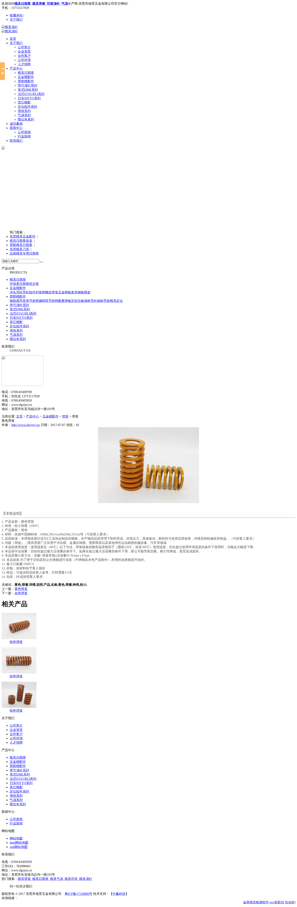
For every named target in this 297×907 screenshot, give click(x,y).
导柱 (19, 292)
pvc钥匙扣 (273, 902)
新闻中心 (16, 128)
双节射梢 (51, 300)
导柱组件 (29, 292)
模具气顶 (56, 879)
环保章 (14, 283)
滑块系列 (24, 111)
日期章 (24, 283)
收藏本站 (16, 15)
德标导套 (103, 300)
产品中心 (16, 68)
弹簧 (55, 292)
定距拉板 (77, 300)
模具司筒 (71, 879)
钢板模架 (84, 292)
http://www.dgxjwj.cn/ (25, 425)
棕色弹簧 (16, 642)
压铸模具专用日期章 (24, 253)
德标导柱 (90, 300)
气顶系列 (24, 115)
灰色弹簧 (21, 593)
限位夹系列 (26, 119)
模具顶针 (85, 879)
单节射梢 (32, 300)
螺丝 (48, 292)
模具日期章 (26, 72)
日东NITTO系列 (29, 98)
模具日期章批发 (21, 240)
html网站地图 (19, 842)
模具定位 (116, 300)
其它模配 (24, 102)
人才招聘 (24, 64)
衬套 (39, 292)
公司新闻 (24, 132)
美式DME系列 (28, 89)
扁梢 (42, 300)
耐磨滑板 (64, 300)
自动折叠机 (289, 902)
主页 (19, 416)
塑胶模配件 (26, 81)
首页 (13, 38)
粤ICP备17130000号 (78, 893)
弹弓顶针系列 (27, 85)
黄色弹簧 (21, 589)
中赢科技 (119, 893)
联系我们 (16, 140)
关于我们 (16, 19)
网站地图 (16, 838)
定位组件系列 (27, 106)
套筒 (74, 292)
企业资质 (24, 51)
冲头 (13, 292)
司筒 (22, 300)
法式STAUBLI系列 (31, 94)
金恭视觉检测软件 (252, 902)
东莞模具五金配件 (23, 236)
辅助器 (14, 300)
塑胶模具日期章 (21, 245)
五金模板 (64, 292)
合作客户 (24, 55)
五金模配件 (26, 77)
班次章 (34, 283)
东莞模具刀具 (19, 249)
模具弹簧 (24, 879)
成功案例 (16, 123)
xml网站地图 (18, 847)
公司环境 (24, 60)
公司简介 (24, 47)
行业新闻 (24, 136)
